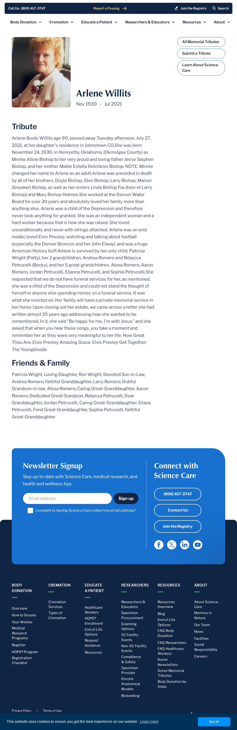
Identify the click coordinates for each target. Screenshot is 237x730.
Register (19, 645)
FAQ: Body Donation (166, 633)
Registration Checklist (22, 660)
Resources (93, 652)
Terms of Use (52, 710)
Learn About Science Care (200, 68)
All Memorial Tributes (200, 42)
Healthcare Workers (94, 610)
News (198, 632)
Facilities (201, 638)
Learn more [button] (149, 722)
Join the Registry (178, 526)
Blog (161, 614)
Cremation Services (57, 604)
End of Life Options (93, 632)
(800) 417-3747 (178, 494)
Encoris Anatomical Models (130, 684)
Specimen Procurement (132, 615)
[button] (26, 22)
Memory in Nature (203, 615)
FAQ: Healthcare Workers (171, 651)
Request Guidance (92, 643)
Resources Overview (166, 604)
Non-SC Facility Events (134, 648)
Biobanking (130, 696)
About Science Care (206, 604)
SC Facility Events (129, 637)
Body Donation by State (172, 684)
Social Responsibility (205, 647)
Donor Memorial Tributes (171, 673)
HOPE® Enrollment (94, 621)
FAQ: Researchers (172, 643)
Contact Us (178, 510)
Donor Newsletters (168, 662)
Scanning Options (129, 626)
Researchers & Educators (133, 604)
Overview (19, 608)
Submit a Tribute (196, 53)
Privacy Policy (21, 710)
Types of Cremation (57, 615)
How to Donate (24, 615)
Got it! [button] (214, 722)
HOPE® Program (25, 652)
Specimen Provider (129, 670)
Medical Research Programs (20, 633)
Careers (200, 656)
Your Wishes (22, 622)
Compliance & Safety (131, 659)
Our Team (202, 625)
